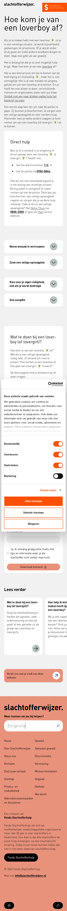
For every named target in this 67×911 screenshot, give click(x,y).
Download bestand (31, 567)
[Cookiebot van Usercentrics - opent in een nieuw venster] (48, 384)
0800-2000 (17, 212)
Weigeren (33, 523)
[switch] (58, 454)
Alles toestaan (33, 501)
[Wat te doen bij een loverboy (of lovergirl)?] (36, 648)
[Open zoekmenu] (58, 905)
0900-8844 (43, 171)
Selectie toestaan (33, 512)
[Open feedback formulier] (56, 675)
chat (40, 212)
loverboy (47, 66)
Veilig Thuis (38, 208)
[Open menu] (9, 905)
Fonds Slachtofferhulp (21, 857)
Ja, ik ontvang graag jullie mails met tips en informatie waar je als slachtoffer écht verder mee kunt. (32, 553)
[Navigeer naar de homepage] (19, 4)
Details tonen (48, 490)
